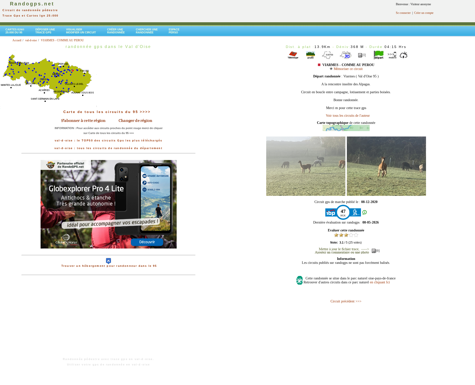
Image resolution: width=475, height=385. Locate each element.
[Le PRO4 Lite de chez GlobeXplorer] (109, 252)
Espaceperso (174, 31)
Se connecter (403, 13)
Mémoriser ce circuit (348, 69)
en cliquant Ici (380, 282)
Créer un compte (423, 13)
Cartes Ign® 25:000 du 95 (14, 31)
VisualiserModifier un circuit (81, 31)
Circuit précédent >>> (346, 301)
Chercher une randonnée (147, 31)
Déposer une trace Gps (45, 31)
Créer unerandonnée (116, 31)
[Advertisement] (108, 318)
